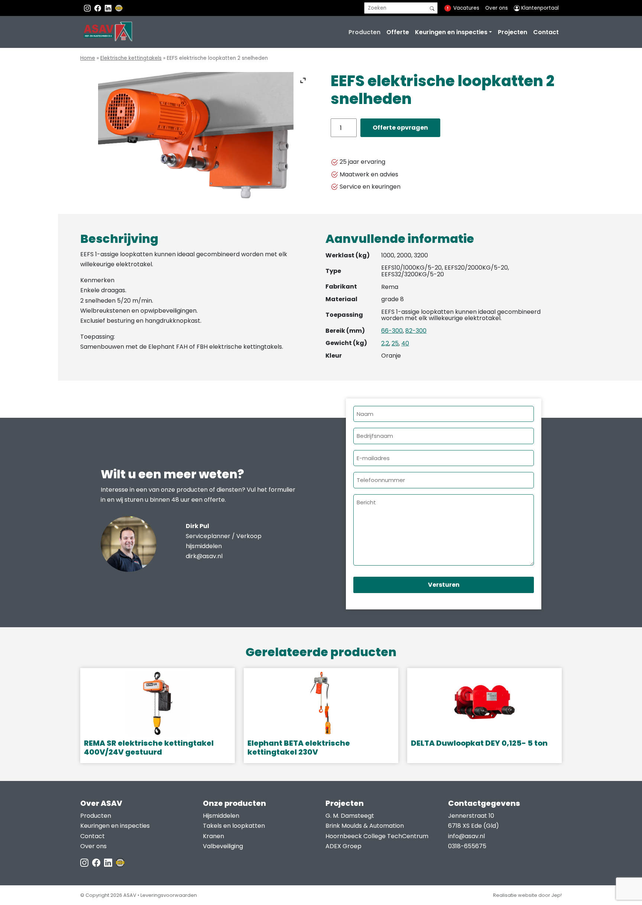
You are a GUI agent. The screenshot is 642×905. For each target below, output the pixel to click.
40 (405, 343)
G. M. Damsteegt (349, 815)
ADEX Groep (343, 846)
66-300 (392, 330)
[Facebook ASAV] (98, 8)
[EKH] (119, 8)
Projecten (512, 32)
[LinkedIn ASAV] (109, 862)
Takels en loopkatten (234, 825)
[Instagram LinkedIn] (109, 8)
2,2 (385, 343)
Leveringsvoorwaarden (168, 895)
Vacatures (466, 8)
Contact (546, 32)
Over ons (496, 8)
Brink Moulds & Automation (364, 825)
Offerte (397, 32)
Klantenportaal (539, 8)
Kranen (213, 836)
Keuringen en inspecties (451, 32)
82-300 (416, 330)
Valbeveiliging (223, 846)
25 (395, 343)
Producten (364, 32)
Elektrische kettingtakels (131, 58)
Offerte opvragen (400, 127)
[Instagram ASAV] (88, 8)
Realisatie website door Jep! (527, 895)
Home (87, 58)
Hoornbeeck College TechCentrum (376, 836)
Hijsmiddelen (221, 815)
